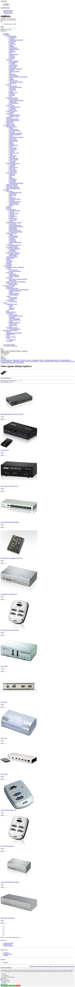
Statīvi (10, 243)
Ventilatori (11, 55)
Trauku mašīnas (13, 170)
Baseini (11, 305)
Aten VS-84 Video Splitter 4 (7, 846)
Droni (7, 310)
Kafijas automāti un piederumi (16, 137)
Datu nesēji (12, 58)
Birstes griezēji (12, 195)
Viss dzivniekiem (7, 266)
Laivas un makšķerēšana (15, 319)
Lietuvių (11, 13)
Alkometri (11, 212)
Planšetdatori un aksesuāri (12, 247)
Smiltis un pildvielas (14, 276)
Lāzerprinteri (12, 108)
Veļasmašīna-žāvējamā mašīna (16, 183)
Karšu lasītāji (12, 44)
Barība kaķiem (12, 273)
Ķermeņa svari (12, 138)
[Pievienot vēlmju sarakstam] (4, 419)
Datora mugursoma (13, 99)
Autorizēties (6, 5)
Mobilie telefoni (13, 255)
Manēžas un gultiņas (11, 337)
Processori (11, 50)
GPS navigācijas (13, 218)
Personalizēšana (6, 981)
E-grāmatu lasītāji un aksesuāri (13, 245)
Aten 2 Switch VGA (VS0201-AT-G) (9, 486)
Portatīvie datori (13, 101)
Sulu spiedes (12, 150)
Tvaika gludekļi (13, 155)
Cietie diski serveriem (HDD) (16, 40)
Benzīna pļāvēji (13, 193)
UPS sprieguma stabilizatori (12, 120)
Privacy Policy (4, 984)
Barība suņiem (12, 280)
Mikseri (11, 142)
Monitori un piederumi (14, 71)
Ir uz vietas (6, 33)
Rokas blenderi (12, 147)
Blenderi (11, 128)
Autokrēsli (11, 214)
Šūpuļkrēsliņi (9, 340)
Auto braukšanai (13, 62)
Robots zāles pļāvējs (14, 204)
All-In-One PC (9, 122)
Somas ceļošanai (13, 325)
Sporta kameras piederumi (15, 242)
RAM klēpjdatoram (13, 103)
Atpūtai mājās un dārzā (11, 304)
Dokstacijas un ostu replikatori (16, 100)
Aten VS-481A (4, 774)
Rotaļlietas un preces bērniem (10, 330)
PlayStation (12, 93)
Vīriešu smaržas (13, 298)
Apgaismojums (12, 224)
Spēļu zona (9, 84)
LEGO (8, 335)
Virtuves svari (12, 160)
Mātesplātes (12, 46)
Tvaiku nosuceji (13, 171)
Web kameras (12, 83)
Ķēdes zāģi (12, 200)
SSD (10, 53)
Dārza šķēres (12, 197)
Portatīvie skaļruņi (13, 75)
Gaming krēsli (12, 90)
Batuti (10, 306)
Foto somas (12, 238)
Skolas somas (12, 339)
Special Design (9, 360)
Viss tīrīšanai (12, 162)
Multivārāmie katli (13, 145)
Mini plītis (11, 143)
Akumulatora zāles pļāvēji (15, 192)
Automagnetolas (13, 216)
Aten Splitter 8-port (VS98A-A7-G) (9, 594)
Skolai (7, 338)
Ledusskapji (12, 166)
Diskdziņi (11, 42)
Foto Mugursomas (13, 237)
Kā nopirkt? (6, 952)
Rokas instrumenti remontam (16, 231)
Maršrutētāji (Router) (14, 116)
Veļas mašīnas (12, 180)
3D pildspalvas (9, 260)
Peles (10, 72)
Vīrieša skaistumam (13, 294)
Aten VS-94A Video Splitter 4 (8, 918)
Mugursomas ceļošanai (14, 322)
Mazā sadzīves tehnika (11, 126)
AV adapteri (12, 63)
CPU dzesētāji (12, 41)
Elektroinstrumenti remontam (16, 226)
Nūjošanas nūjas (13, 323)
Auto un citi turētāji (13, 213)
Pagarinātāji (9, 264)
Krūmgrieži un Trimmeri (15, 201)
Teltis (10, 326)
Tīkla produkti (9, 113)
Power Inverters (13, 220)
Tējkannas (11, 151)
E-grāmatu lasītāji (13, 246)
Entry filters (3, 355)
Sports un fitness (10, 300)
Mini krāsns (12, 175)
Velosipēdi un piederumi (12, 327)
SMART (8, 259)
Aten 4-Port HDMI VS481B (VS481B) (10, 522)
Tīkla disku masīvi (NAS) (12, 118)
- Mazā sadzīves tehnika (37, 360)
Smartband (8, 206)
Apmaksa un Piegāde (8, 943)
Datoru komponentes (11, 36)
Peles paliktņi (12, 74)
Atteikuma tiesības (8, 954)
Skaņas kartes (12, 51)
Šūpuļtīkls (11, 309)
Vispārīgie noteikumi (8, 945)
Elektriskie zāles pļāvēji (14, 199)
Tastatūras (11, 79)
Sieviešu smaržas (13, 297)
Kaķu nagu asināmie (14, 275)
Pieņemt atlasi (12, 985)
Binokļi (11, 234)
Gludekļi (11, 136)
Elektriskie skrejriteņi (11, 312)
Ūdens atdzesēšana (13, 54)
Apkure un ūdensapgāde (15, 225)
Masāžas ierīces (10, 287)
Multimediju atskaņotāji (11, 185)
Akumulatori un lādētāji (14, 210)
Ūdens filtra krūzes (13, 158)
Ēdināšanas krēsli (10, 334)
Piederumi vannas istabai (15, 230)
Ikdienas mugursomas (14, 318)
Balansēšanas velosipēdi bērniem (14, 333)
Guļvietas (8, 268)
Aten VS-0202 (4, 666)
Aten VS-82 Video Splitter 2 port (8, 810)
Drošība (4, 982)
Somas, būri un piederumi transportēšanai (15, 281)
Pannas (11, 146)
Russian (10, 11)
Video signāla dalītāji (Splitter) (13, 188)
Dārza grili (11, 308)
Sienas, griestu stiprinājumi (12, 187)
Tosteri (11, 154)
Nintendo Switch (13, 92)
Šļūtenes (11, 205)
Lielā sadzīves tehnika (11, 172)
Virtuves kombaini (13, 159)
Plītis (10, 176)
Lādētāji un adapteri (14, 254)
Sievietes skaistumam (14, 293)
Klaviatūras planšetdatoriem (15, 68)
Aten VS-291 (4, 738)
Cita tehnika (6, 189)
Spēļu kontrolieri (13, 86)
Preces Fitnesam (13, 301)
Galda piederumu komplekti (15, 133)
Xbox (10, 96)
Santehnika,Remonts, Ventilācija (13, 222)
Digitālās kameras (13, 235)
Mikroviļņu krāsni (13, 141)
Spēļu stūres (12, 95)
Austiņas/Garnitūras (14, 61)
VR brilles (8, 208)
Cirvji (10, 196)
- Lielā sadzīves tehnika (64, 360)
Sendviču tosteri (13, 149)
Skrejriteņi (8, 263)
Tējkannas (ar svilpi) (14, 153)
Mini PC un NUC (10, 124)
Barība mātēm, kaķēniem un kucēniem (18, 279)
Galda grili (11, 132)
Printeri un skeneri (10, 105)
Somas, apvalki (12, 251)
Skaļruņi (11, 78)
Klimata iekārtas (13, 227)
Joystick (11, 91)
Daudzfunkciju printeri (14, 107)
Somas (10, 104)
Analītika (4, 978)
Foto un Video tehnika (11, 233)
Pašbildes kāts (12, 239)
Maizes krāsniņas (13, 139)
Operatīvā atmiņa (13, 47)
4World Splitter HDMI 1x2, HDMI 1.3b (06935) (12, 414)
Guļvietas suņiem (13, 270)
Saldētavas (11, 178)
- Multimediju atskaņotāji (18, 361)
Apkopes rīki (9, 117)
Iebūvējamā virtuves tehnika (12, 163)
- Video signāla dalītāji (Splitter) (46, 361)
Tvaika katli (12, 157)
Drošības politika (7, 944)
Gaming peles (12, 67)
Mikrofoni (11, 70)
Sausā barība (9, 277)
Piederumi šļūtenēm (13, 203)
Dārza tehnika (9, 191)
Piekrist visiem (4, 985)
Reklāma (4, 974)
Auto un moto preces (11, 209)
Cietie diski (12, 38)
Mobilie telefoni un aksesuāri (13, 252)
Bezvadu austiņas (13, 65)
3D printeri (8, 262)
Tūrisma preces (9, 313)
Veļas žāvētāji (12, 181)
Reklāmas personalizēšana (8, 977)
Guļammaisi (12, 317)
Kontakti (6, 962)
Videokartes (12, 57)
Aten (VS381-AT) (5, 450)
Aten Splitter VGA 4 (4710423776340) (10, 630)
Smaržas (8, 296)
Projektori (11, 112)
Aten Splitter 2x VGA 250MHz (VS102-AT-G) (12, 558)
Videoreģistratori (10, 258)
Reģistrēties (6, 4)
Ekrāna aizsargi (10, 121)
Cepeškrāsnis (12, 164)
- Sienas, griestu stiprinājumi (31, 361)
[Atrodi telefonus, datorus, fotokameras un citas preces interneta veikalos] (57, 966)
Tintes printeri (12, 109)
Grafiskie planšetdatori (14, 249)
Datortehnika (7, 34)
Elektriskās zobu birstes (14, 291)
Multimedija (9, 59)
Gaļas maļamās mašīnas (14, 130)
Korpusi (11, 45)
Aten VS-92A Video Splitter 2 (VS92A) (10, 882)
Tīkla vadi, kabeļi (13, 80)
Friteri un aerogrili (13, 129)
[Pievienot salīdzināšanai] (6, 419)
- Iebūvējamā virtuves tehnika (50, 360)
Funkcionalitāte (5, 980)
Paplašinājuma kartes (14, 49)
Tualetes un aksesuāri (11, 283)
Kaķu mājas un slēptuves (15, 271)
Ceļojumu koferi (13, 314)
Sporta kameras (12, 241)
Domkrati (11, 217)
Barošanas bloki (13, 37)
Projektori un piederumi (11, 111)
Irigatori (11, 292)
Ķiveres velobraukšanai (14, 329)
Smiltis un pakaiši (13, 284)
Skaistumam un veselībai (9, 285)
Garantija (6, 955)
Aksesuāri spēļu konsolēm (15, 87)
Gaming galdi (12, 88)
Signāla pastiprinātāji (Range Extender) (18, 76)
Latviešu (11, 10)
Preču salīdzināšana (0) (6, 378)
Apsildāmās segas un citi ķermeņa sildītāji (19, 289)
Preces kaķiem (9, 272)
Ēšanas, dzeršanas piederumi (16, 316)
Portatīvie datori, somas (11, 97)
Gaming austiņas (13, 66)
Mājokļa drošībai (13, 229)
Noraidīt (18, 985)
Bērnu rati (8, 331)
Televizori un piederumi (11, 184)
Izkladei (5, 302)
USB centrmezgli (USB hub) (16, 82)
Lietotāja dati (5, 975)
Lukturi (11, 321)
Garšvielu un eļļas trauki (15, 134)
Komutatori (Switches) (14, 114)
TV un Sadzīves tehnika (9, 125)
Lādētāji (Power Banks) (11, 256)
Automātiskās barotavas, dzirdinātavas (15, 267)
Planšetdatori (12, 250)
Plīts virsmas (12, 168)
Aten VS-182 (4, 702)
